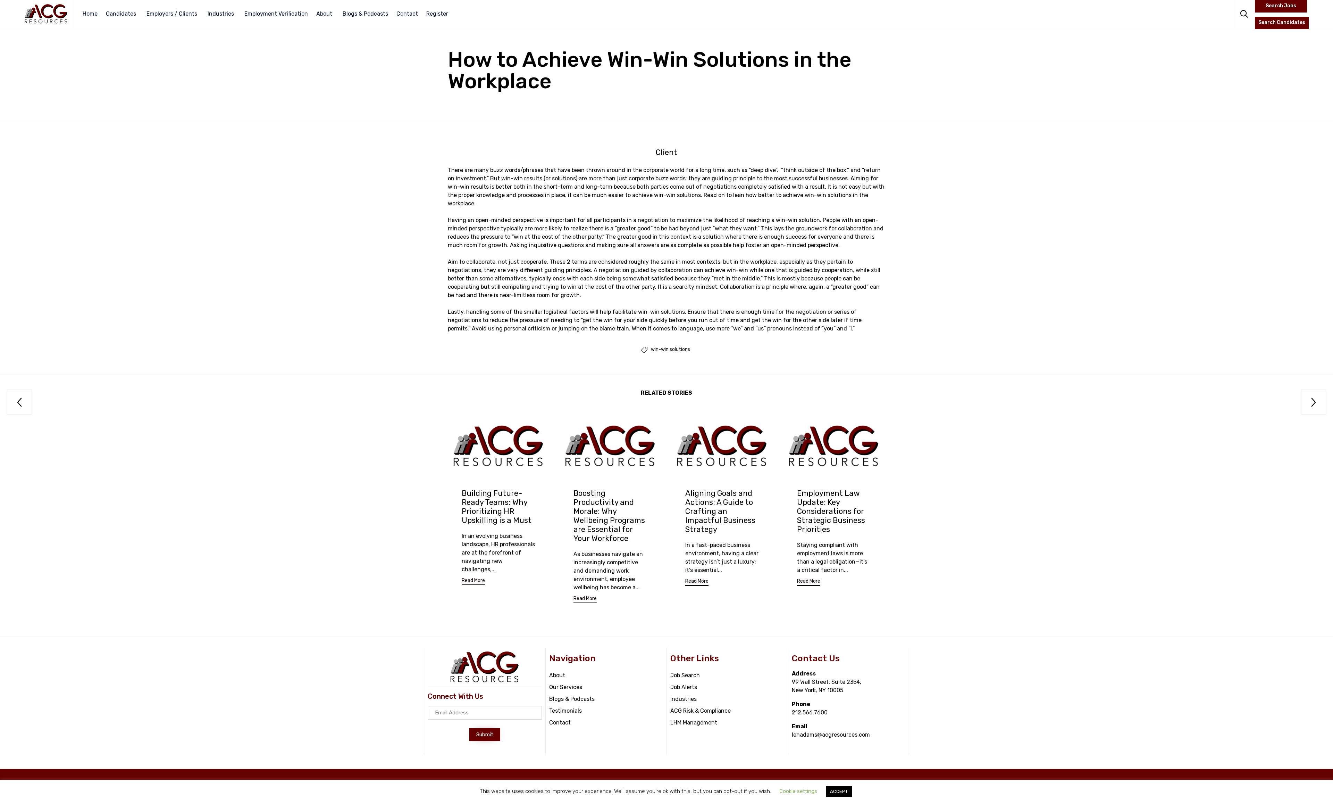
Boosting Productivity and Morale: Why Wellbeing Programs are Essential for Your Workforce (609, 516)
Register (437, 13)
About (324, 13)
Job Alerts (683, 687)
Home (90, 13)
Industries (221, 13)
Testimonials (565, 710)
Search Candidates (1281, 22)
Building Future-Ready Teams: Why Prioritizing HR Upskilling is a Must (496, 507)
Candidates (121, 13)
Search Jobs (1281, 6)
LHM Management (693, 722)
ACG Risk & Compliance (700, 710)
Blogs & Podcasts (365, 13)
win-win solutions (670, 349)
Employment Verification (276, 13)
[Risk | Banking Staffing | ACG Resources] (46, 14)
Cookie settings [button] (798, 791)
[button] (473, 581)
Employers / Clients (171, 13)
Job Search (685, 675)
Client (666, 152)
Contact (407, 13)
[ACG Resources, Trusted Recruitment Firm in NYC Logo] (484, 681)
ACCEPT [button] (839, 791)
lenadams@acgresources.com (831, 734)
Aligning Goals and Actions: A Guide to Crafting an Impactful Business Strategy (720, 511)
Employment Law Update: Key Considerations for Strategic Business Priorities (831, 511)
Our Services (565, 687)
